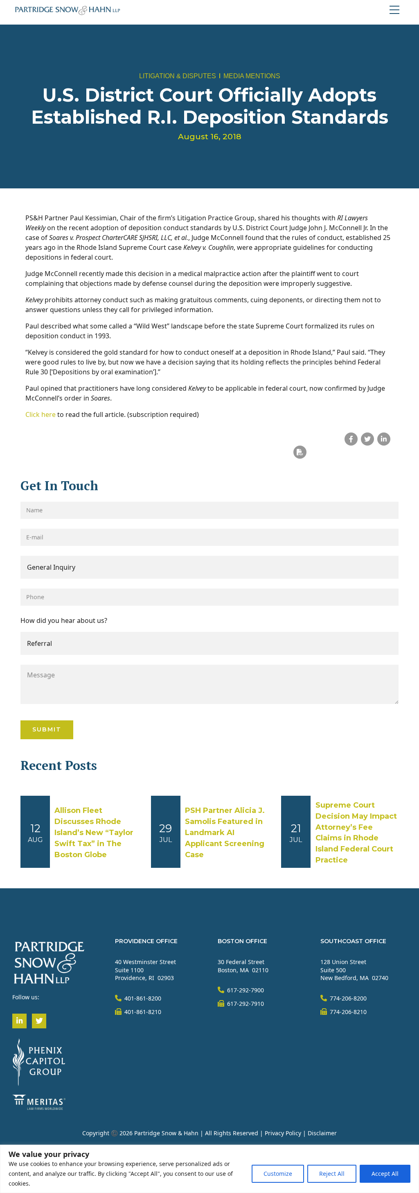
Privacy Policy (283, 1133)
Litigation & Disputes (177, 75)
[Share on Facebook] (351, 439)
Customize (278, 1173)
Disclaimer (322, 1133)
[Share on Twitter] (367, 439)
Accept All (385, 1173)
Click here (40, 414)
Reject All (332, 1173)
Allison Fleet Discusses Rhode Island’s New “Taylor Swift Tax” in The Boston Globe (93, 832)
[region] (209, 1169)
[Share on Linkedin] (383, 439)
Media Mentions (251, 75)
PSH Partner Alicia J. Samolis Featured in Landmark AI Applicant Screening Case (225, 832)
